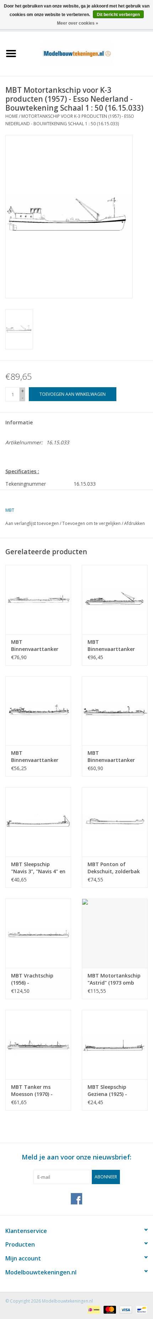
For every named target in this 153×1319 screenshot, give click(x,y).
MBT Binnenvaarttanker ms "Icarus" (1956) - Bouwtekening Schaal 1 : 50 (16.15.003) (37, 756)
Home (11, 116)
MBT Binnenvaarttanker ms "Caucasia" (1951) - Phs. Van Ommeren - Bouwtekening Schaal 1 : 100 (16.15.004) (115, 756)
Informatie (19, 422)
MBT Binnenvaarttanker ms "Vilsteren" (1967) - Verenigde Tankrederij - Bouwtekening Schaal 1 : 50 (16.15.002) (114, 645)
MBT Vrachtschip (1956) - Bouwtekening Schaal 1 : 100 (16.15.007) (37, 979)
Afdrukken (134, 523)
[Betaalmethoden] (93, 1309)
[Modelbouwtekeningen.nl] (87, 53)
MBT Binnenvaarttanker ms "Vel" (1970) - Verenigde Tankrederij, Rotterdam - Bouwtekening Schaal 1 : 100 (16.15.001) (37, 645)
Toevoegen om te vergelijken (92, 523)
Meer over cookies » (77, 23)
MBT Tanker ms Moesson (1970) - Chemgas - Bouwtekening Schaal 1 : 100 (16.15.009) (37, 1090)
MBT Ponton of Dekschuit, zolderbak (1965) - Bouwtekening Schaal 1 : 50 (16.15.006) (114, 868)
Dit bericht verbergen (118, 14)
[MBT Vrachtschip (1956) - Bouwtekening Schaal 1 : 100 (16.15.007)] (38, 933)
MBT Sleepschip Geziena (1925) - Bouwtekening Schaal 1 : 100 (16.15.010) (114, 1090)
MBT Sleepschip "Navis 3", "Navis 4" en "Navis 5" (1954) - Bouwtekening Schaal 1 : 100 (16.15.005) (38, 868)
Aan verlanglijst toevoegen (32, 523)
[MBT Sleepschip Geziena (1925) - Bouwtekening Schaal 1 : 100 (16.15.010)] (115, 1044)
